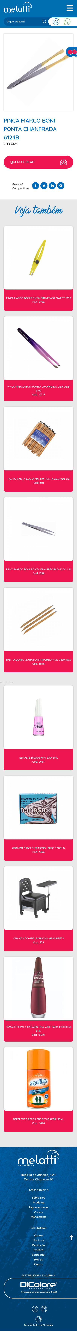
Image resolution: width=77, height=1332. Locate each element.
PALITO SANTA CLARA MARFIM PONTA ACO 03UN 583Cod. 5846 (38, 661)
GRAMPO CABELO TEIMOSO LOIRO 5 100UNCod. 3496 (38, 850)
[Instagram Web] (44, 1309)
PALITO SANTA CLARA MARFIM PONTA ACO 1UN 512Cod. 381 (39, 480)
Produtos (38, 1202)
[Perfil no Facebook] (56, 21)
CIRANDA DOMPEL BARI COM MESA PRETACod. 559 (38, 940)
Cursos (38, 1212)
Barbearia (38, 1254)
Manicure (38, 1240)
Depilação (38, 1245)
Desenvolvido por (38, 1325)
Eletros (38, 1264)
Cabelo (38, 1235)
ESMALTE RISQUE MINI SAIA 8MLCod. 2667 (38, 759)
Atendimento (39, 1217)
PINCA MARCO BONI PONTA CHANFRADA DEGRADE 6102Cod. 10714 (38, 390)
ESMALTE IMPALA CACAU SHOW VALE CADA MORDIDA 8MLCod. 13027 (38, 1031)
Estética (38, 1250)
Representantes (38, 1207)
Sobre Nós (38, 1197)
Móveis (38, 1259)
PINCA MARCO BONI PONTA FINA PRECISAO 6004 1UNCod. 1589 (38, 571)
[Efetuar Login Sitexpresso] (22, 1320)
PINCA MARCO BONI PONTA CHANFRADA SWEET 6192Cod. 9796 (38, 300)
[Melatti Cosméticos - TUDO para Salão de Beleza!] (18, 7)
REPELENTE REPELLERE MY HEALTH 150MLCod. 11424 (38, 1121)
